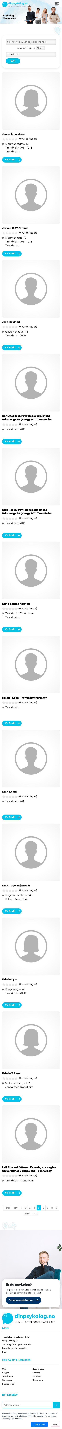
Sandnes (37, 1376)
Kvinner (31, 48)
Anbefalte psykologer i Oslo (15, 1337)
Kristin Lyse (9, 979)
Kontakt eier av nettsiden (14, 1348)
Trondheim (7, 1376)
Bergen (5, 1373)
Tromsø (36, 1373)
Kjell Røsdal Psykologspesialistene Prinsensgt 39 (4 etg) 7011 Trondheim (26, 511)
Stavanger (7, 1380)
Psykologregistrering (21, 1300)
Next (27, 1213)
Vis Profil (10, 160)
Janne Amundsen (13, 134)
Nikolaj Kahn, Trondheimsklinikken (24, 697)
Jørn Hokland (11, 321)
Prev (15, 1207)
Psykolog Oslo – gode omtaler (16, 1344)
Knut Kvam (9, 791)
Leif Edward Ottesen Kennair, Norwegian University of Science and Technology (29, 1169)
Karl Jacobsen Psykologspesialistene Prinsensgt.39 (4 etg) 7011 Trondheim (26, 417)
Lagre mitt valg (39, 1424)
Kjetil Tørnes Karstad (16, 603)
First (7, 1207)
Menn (22, 48)
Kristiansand (8, 1384)
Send (56, 1405)
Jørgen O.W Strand (15, 228)
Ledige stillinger (9, 1341)
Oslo (4, 1369)
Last (35, 1213)
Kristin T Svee (11, 1073)
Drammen (38, 1380)
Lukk (55, 1424)
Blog (4, 1352)
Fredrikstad (38, 1369)
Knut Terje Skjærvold (16, 885)
